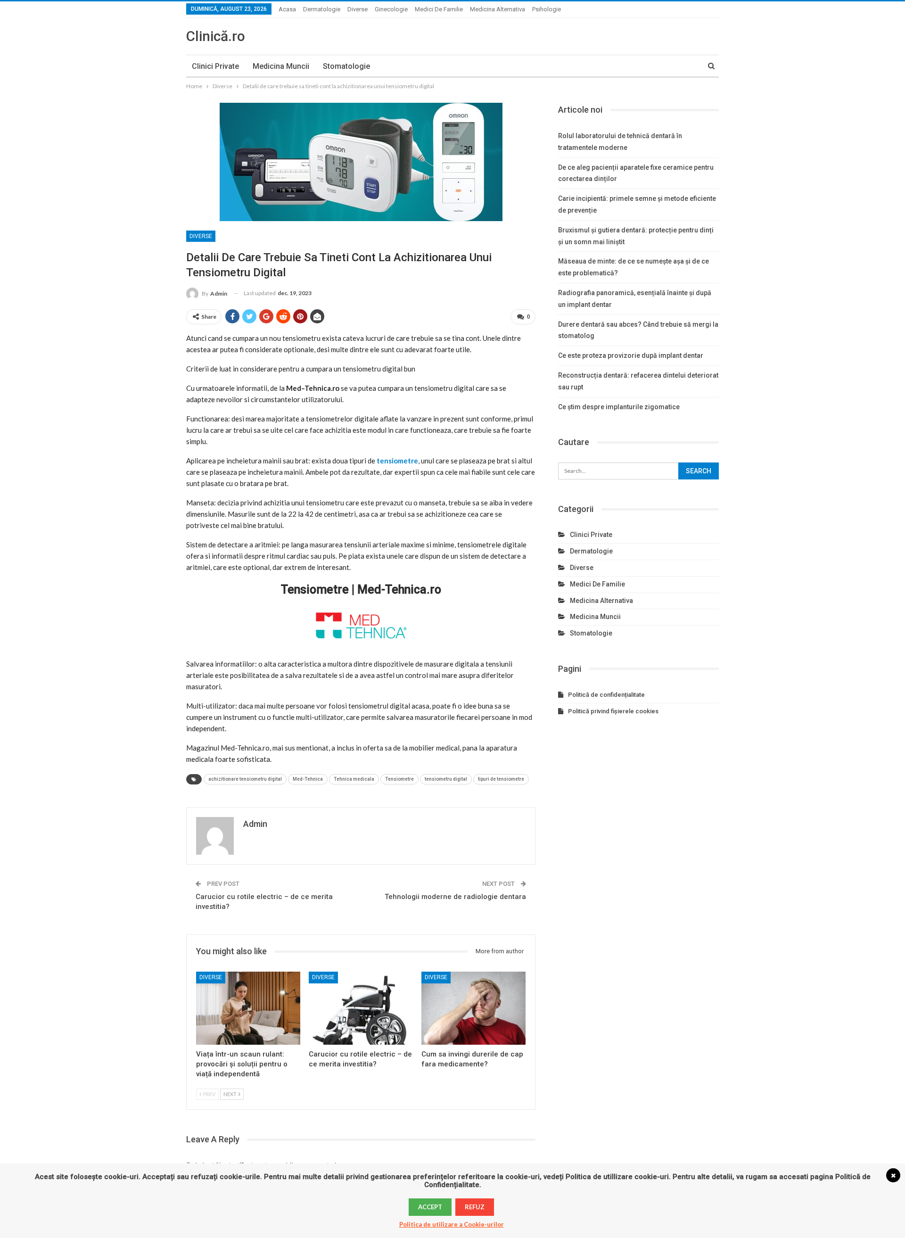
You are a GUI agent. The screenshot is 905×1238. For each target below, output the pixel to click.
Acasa (287, 9)
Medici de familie (439, 9)
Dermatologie (321, 9)
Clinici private (215, 66)
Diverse (357, 9)
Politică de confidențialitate (606, 694)
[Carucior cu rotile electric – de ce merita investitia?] (361, 1008)
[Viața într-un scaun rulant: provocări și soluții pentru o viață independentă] (248, 1008)
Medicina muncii (281, 66)
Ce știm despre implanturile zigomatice (619, 407)
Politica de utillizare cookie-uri (617, 1176)
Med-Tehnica (308, 779)
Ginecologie (391, 9)
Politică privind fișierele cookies (613, 711)
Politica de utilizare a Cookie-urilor (451, 1224)
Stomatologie (346, 66)
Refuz (475, 1207)
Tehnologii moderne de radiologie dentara (455, 896)
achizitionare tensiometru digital (245, 779)
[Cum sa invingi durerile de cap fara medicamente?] (473, 1008)
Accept (430, 1207)
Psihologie (546, 9)
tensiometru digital (446, 779)
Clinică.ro (215, 36)
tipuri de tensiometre (501, 779)
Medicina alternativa (497, 9)
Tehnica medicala (354, 779)
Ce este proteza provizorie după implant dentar (630, 355)
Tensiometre (399, 779)
